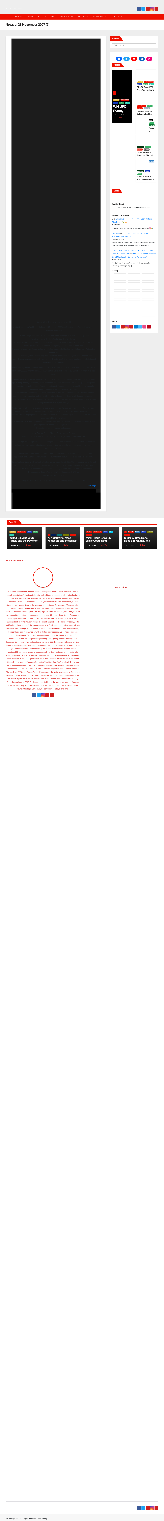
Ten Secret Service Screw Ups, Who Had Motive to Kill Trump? (145, 155)
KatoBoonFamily (101, 17)
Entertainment (125, 99)
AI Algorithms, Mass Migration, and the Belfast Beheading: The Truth (62, 540)
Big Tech (89, 531)
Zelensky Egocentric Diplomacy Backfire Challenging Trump (144, 114)
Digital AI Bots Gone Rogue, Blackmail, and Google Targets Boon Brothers (137, 542)
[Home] (9, 17)
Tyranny (151, 125)
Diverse (151, 161)
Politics (122, 103)
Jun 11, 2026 (54, 545)
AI (49, 535)
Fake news (140, 147)
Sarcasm (66, 535)
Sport (127, 103)
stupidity (146, 108)
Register (118, 17)
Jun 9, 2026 (92, 545)
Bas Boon (116, 233)
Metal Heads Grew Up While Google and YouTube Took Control (99, 540)
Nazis (53, 535)
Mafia (150, 120)
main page (91, 486)
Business (116, 99)
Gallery (42, 17)
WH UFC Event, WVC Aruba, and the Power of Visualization (145, 90)
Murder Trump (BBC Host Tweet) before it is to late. (145, 179)
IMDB (53, 17)
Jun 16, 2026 (119, 115)
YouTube (19, 17)
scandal (139, 108)
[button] (157, 17)
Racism (59, 535)
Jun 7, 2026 (130, 545)
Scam (111, 531)
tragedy (146, 149)
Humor (115, 103)
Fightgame (83, 17)
